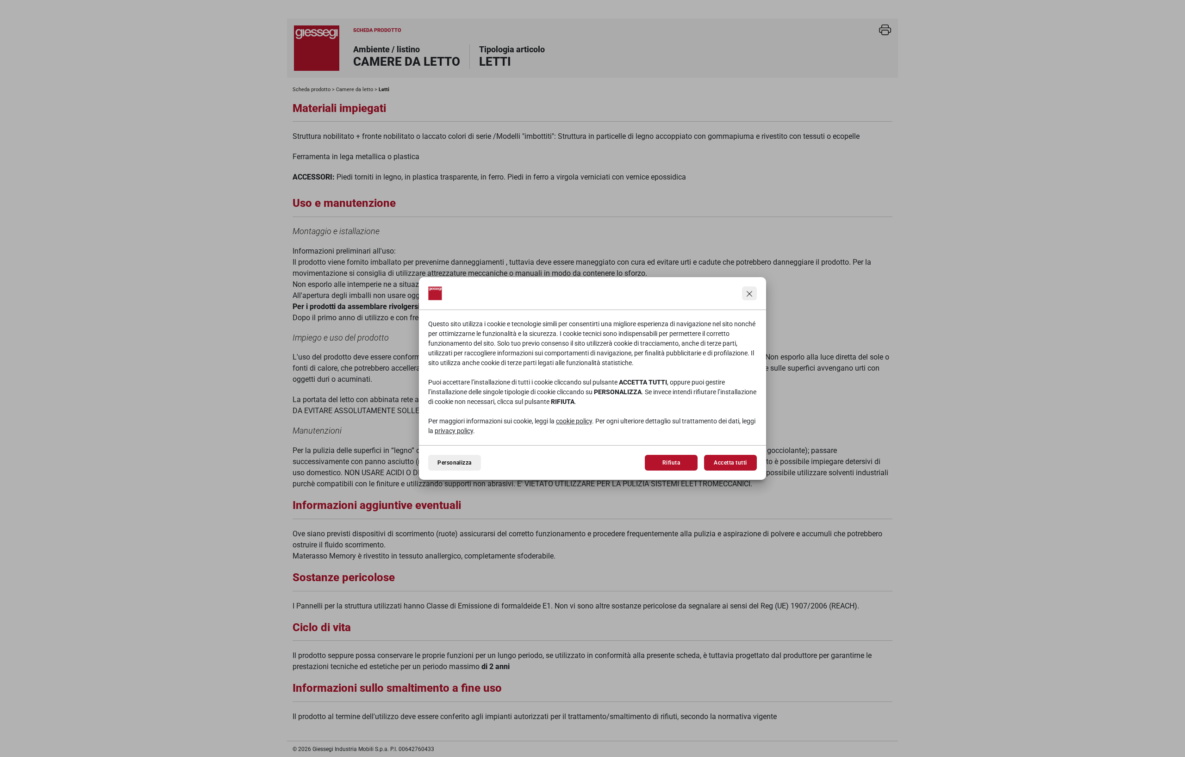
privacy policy (454, 430)
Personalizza (454, 462)
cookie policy (574, 421)
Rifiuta (671, 462)
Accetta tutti (730, 462)
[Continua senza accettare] (749, 293)
